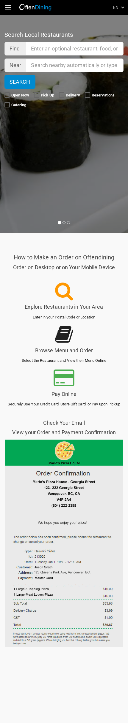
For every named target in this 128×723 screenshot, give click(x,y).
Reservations (103, 95)
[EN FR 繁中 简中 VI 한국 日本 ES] (119, 7)
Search (20, 82)
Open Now (20, 95)
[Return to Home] (36, 7)
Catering (19, 105)
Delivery (73, 95)
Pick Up (48, 95)
